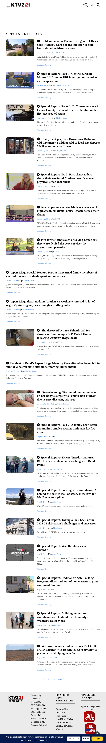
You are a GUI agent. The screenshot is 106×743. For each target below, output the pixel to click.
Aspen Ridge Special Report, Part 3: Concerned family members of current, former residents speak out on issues (51, 274)
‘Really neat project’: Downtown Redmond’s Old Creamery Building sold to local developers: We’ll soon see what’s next (68, 142)
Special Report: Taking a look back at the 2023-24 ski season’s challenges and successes (66, 521)
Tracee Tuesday (57, 469)
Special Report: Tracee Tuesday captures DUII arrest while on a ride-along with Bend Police (66, 461)
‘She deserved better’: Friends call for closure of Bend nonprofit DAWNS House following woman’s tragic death (64, 334)
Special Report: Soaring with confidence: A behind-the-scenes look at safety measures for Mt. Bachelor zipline (66, 493)
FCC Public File (38, 712)
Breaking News (62, 709)
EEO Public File (38, 705)
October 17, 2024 (43, 186)
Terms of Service (38, 718)
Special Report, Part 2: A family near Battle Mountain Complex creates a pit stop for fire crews (67, 428)
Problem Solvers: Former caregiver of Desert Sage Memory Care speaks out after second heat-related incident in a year (68, 44)
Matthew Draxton (62, 53)
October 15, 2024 (43, 219)
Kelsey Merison (60, 151)
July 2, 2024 (41, 469)
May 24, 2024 (42, 528)
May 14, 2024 (42, 590)
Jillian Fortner (57, 502)
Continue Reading (44, 65)
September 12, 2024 (44, 404)
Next (60, 679)
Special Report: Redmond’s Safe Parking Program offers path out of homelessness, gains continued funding (67, 581)
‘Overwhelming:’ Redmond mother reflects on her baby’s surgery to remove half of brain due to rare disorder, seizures (66, 395)
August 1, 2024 (42, 437)
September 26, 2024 (44, 342)
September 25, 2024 (13, 371)
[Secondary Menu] (9, 5)
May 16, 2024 (42, 625)
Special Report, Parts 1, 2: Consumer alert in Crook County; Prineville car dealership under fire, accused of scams (68, 110)
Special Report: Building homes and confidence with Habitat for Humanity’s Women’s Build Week (62, 617)
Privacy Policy (37, 715)
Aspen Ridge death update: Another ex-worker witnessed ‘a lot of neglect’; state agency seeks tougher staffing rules (50, 303)
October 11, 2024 (43, 252)
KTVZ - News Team (63, 85)
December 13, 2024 (43, 85)
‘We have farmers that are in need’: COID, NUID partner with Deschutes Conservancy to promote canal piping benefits (67, 649)
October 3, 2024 (11, 310)
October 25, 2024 (43, 151)
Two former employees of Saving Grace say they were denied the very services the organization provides (67, 243)
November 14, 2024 (44, 118)
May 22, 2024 (42, 554)
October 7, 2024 (11, 281)
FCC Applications (39, 708)
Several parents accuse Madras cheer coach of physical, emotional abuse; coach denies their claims (68, 210)
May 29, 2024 (42, 502)
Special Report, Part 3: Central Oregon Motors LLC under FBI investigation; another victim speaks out (67, 77)
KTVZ (57, 186)
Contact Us (36, 702)
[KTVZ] (22, 4)
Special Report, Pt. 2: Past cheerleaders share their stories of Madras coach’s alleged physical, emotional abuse (66, 178)
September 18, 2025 (44, 53)
